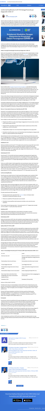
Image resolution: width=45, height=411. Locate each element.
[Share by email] (35, 16)
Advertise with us (38, 408)
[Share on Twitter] (33, 16)
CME (17, 5)
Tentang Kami (31, 408)
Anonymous (13, 339)
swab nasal (22, 194)
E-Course (41, 5)
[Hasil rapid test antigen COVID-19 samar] (4, 342)
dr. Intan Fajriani (13, 353)
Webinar (29, 5)
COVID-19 (25, 54)
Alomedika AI (4, 5)
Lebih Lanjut (19, 385)
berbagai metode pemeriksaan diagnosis (18, 86)
